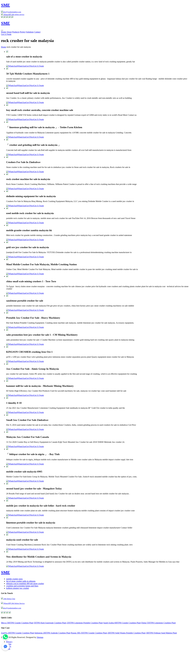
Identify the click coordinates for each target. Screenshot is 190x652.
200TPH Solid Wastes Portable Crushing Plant (127, 633)
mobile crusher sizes (14, 579)
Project (22, 32)
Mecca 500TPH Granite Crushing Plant (17, 623)
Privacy (9, 642)
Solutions (30, 32)
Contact (37, 32)
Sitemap (40, 637)
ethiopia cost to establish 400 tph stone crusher (25, 583)
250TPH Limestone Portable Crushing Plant (85, 623)
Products (15, 32)
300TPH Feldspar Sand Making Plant (161, 633)
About (9, 32)
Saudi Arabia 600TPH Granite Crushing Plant (122, 623)
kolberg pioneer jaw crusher (17, 588)
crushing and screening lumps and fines (22, 586)
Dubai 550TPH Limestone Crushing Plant (158, 623)
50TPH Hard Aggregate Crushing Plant (50, 623)
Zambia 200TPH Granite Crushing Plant (17, 633)
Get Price (29, 66)
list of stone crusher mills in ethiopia (20, 581)
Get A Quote (6, 34)
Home (3, 32)
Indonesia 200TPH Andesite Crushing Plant (52, 633)
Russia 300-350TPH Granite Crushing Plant (89, 633)
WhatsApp (21, 66)
